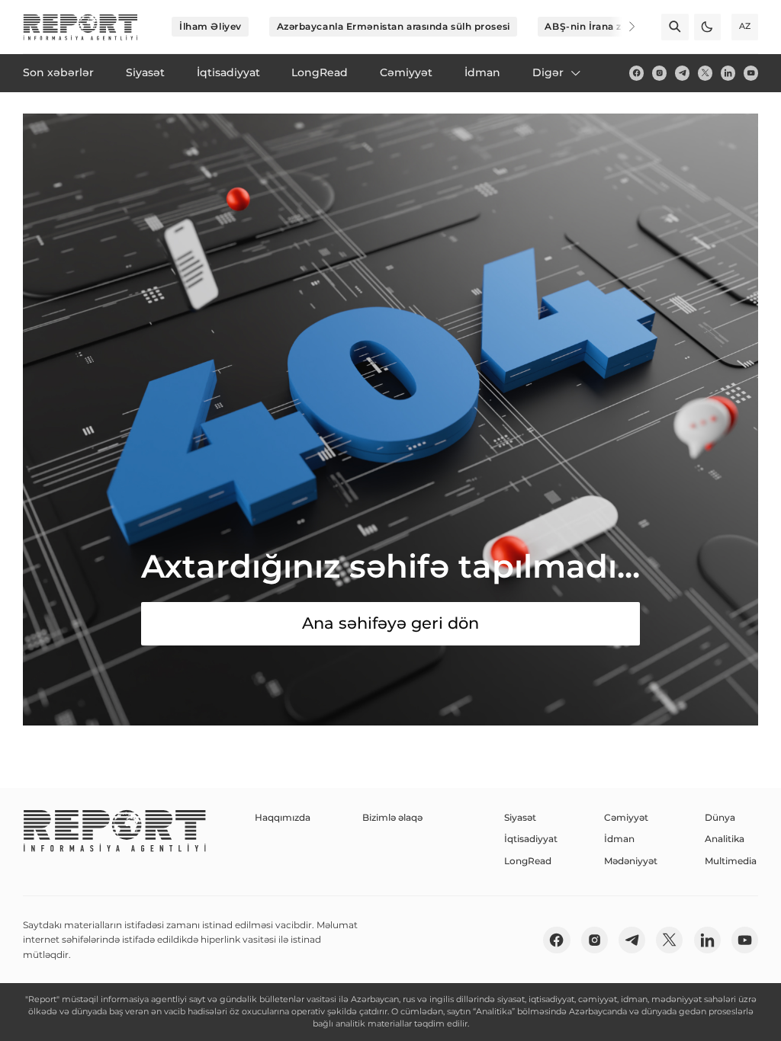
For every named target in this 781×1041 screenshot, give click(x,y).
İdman (619, 838)
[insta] (659, 73)
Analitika (724, 838)
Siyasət (520, 817)
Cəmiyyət (626, 817)
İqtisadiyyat (531, 838)
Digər (548, 72)
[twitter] (705, 73)
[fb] (636, 73)
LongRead (527, 860)
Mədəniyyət (630, 860)
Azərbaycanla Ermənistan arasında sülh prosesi (393, 26)
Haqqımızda (282, 817)
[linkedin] (728, 73)
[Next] (622, 27)
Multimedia (731, 860)
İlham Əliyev (210, 26)
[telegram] (682, 73)
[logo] (80, 27)
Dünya (720, 817)
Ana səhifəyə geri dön (390, 623)
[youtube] (751, 73)
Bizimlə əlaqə (392, 817)
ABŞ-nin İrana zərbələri (602, 26)
